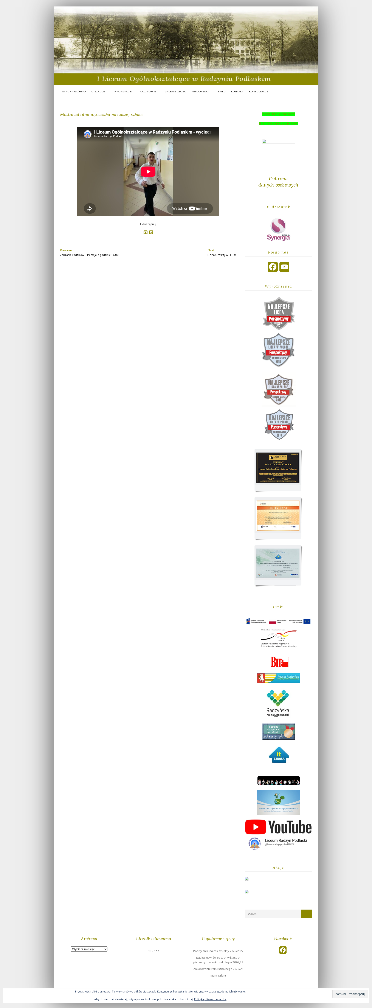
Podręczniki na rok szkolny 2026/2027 (218, 951)
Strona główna (74, 91)
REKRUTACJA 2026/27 (278, 114)
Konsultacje (258, 91)
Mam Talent (218, 975)
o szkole (98, 91)
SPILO (222, 91)
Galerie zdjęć (175, 91)
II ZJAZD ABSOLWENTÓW (278, 123)
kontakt (237, 91)
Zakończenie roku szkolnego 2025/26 (218, 969)
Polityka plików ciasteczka (210, 999)
